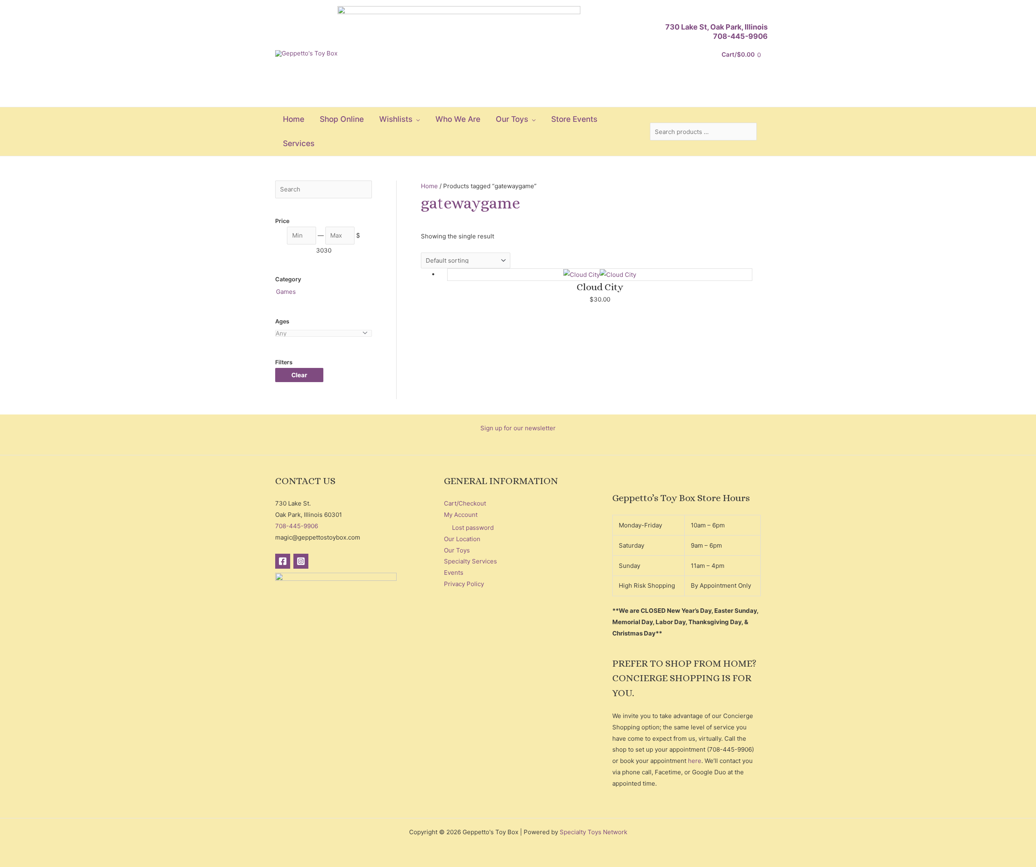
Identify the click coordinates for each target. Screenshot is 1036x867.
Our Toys (457, 550)
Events (453, 572)
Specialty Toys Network (593, 832)
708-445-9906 (740, 36)
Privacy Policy (464, 584)
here (694, 761)
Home (429, 186)
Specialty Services (470, 561)
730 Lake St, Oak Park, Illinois (716, 27)
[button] (416, 119)
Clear (299, 375)
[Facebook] (282, 561)
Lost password (473, 527)
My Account (461, 514)
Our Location (462, 539)
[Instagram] (300, 561)
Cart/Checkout (465, 503)
